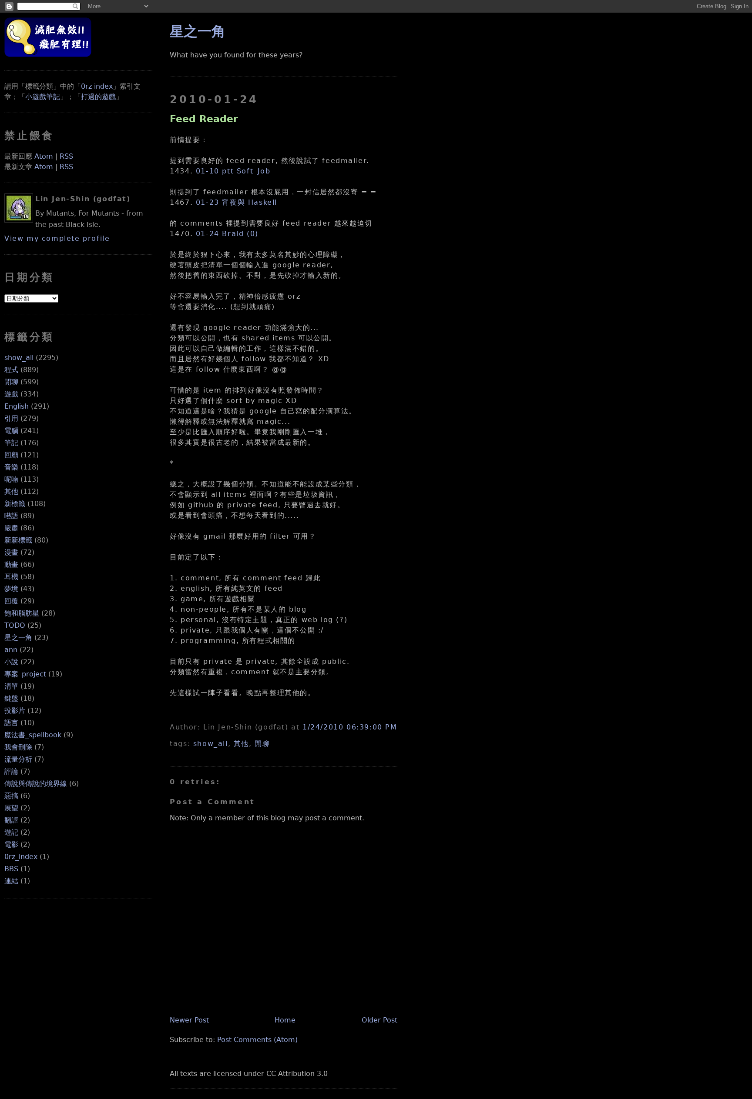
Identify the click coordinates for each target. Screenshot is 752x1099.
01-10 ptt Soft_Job (233, 171)
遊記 (11, 832)
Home (285, 1020)
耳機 (11, 577)
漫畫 (11, 552)
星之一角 (18, 637)
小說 (11, 662)
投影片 (14, 710)
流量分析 (18, 759)
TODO (14, 625)
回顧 (11, 455)
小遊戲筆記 (42, 97)
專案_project (25, 674)
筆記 (11, 443)
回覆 (11, 601)
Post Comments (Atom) (257, 1040)
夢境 (11, 589)
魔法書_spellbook (32, 735)
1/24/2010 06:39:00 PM (349, 727)
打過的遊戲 (98, 97)
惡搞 (11, 796)
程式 (11, 370)
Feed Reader (204, 118)
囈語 (11, 516)
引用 (11, 418)
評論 (11, 771)
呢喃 (11, 479)
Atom (43, 156)
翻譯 (11, 820)
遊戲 (11, 394)
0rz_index (20, 857)
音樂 (11, 467)
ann (10, 650)
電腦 (11, 430)
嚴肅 (11, 528)
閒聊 (11, 382)
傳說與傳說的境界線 (35, 783)
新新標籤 (18, 540)
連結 (11, 881)
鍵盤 (11, 698)
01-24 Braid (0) (227, 234)
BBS (11, 869)
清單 (11, 686)
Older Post (379, 1020)
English (16, 406)
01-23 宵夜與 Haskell (236, 202)
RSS (66, 156)
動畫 (11, 564)
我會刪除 (18, 747)
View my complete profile (57, 238)
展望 (11, 808)
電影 (11, 844)
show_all (19, 357)
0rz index (97, 86)
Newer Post (189, 1020)
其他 (11, 491)
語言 (11, 723)
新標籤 (14, 504)
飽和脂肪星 (21, 613)
